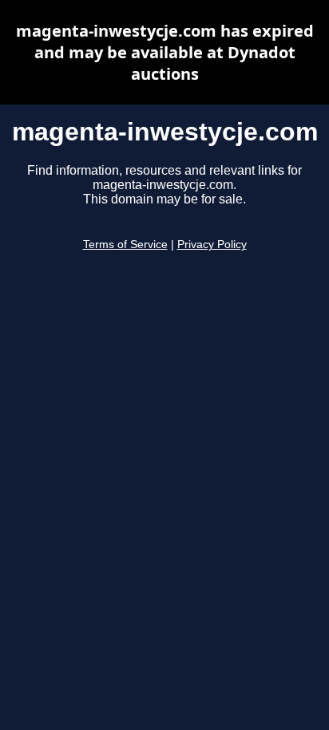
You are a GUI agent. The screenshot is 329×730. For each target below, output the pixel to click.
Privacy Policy (212, 245)
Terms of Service (125, 245)
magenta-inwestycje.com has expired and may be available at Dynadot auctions (165, 52)
